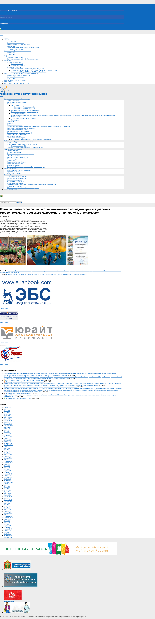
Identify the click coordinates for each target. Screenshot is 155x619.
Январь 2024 (7, 456)
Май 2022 (7, 488)
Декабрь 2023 (8, 458)
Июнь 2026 (7, 411)
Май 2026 (7, 412)
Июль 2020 (7, 521)
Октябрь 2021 (8, 500)
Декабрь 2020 (8, 513)
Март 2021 (7, 508)
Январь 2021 (7, 511)
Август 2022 (7, 483)
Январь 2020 (7, 530)
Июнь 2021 (7, 503)
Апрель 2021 (7, 506)
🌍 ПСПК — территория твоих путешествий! (18, 398)
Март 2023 (7, 472)
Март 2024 (7, 453)
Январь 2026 (7, 419)
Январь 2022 (7, 495)
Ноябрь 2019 (7, 534)
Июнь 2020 (7, 522)
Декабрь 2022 (8, 477)
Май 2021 (7, 504)
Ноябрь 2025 (7, 422)
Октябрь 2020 (8, 516)
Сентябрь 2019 (8, 537)
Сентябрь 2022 (8, 482)
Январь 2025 (7, 438)
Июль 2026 (7, 409)
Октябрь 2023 (8, 461)
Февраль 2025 (8, 437)
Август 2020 (7, 519)
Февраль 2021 (8, 509)
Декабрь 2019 (8, 532)
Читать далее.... (4, 308)
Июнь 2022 (7, 487)
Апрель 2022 (7, 490)
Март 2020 (7, 527)
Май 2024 (7, 449)
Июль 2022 (7, 485)
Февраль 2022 (8, 493)
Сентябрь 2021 (8, 501)
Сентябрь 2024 (8, 445)
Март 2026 (7, 416)
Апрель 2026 (7, 414)
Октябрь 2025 (8, 424)
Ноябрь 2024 (7, 441)
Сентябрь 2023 (8, 462)
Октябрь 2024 (8, 443)
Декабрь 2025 (8, 420)
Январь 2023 (7, 475)
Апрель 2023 (7, 471)
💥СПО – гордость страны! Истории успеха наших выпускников (24, 380)
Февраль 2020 (8, 529)
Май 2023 (7, 469)
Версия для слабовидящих (9, 29)
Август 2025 (7, 427)
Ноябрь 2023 (7, 459)
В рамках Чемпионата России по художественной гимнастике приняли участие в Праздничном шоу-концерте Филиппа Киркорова (46, 274)
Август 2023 (7, 464)
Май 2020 (7, 524)
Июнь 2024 (7, 448)
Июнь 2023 (7, 467)
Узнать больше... (9, 601)
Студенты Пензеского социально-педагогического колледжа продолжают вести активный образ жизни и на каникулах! (40, 387)
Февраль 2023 (8, 474)
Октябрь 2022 (8, 480)
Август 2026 (7, 407)
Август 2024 (7, 446)
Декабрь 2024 (8, 440)
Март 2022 (7, 492)
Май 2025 (7, 432)
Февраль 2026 (8, 417)
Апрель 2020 (7, 526)
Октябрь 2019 (8, 535)
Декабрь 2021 (8, 496)
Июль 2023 (7, 466)
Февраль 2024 (8, 454)
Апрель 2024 (7, 451)
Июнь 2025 (7, 430)
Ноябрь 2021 (7, 498)
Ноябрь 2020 (7, 514)
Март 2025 (7, 435)
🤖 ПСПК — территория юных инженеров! (17, 393)
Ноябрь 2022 (7, 479)
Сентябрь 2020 (8, 517)
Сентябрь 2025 (8, 425)
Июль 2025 (7, 428)
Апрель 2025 (7, 433)
